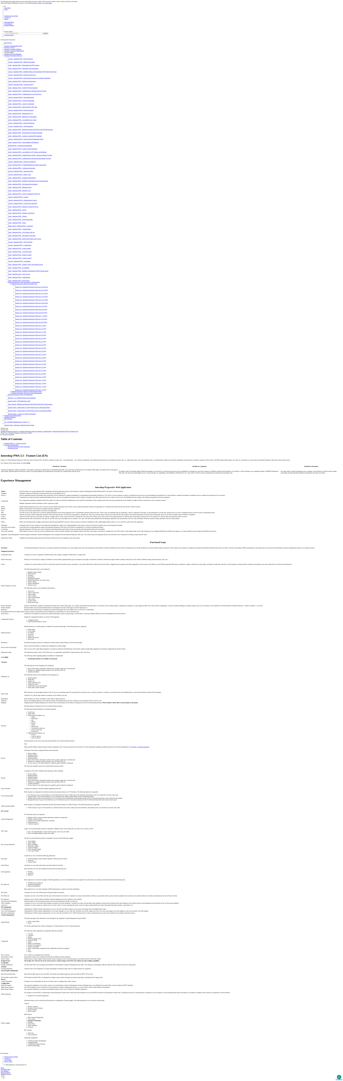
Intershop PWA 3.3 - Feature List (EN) (15, 443)
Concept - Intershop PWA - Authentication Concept (22, 200)
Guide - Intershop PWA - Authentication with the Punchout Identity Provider (29, 158)
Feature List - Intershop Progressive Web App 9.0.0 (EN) (31, 309)
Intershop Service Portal (11, 16)
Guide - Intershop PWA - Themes (17, 216)
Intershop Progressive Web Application (19, 446)
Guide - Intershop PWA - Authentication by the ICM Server (24, 94)
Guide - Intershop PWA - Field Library (19, 280)
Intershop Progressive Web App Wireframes (20, 394)
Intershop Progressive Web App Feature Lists (24, 284)
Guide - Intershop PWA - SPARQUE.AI (19, 190)
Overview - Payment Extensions (140, 747)
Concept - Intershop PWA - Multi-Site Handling (21, 62)
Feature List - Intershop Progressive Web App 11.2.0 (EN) (31, 290)
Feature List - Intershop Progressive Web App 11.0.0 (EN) (31, 296)
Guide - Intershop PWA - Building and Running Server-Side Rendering (28, 181)
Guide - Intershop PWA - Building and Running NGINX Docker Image (28, 271)
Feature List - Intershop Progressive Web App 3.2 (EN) (30, 351)
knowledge (7, 8)
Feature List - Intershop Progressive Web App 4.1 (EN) (30, 341)
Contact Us (7, 17)
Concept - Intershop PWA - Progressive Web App (22, 75)
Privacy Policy (38, 3)
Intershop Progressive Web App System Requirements (26, 393)
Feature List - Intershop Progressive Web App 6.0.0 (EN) (31, 322)
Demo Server (8, 43)
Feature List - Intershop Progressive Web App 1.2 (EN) (30, 383)
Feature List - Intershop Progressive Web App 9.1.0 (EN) (31, 306)
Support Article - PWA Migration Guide (19, 401)
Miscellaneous (8, 419)
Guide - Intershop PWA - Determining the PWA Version (23, 65)
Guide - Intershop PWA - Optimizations (19, 277)
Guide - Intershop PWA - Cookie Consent (19, 258)
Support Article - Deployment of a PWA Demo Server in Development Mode (29, 411)
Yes (4, 1076)
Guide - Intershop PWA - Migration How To (20, 113)
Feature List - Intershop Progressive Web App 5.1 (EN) (30, 332)
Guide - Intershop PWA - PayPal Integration (20, 219)
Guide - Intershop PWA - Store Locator (19, 274)
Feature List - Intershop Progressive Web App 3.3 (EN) (30, 348)
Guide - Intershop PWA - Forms (17, 223)
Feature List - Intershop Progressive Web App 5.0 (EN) (30, 335)
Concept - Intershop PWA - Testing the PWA (20, 171)
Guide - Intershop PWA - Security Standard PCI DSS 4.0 (24, 194)
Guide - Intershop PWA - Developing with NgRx (22, 235)
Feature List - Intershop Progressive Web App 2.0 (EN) (30, 374)
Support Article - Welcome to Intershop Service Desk (19, 425)
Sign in (6, 19)
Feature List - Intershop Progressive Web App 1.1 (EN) (30, 386)
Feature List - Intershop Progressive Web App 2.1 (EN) (30, 370)
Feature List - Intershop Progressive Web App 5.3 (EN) (30, 325)
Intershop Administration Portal (13, 46)
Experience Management (11, 445)
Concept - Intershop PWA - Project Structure (20, 59)
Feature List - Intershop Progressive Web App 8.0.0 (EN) (31, 312)
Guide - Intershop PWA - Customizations (19, 229)
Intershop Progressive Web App (13, 55)
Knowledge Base (9, 22)
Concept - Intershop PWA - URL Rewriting (20, 242)
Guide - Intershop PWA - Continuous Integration (21, 168)
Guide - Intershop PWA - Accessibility (18, 268)
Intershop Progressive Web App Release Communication (24, 282)
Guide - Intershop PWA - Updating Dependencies (22, 178)
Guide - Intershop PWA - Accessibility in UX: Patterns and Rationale (27, 152)
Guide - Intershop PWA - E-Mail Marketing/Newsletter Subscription (27, 165)
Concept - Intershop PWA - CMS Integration (20, 126)
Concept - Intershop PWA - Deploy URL (19, 174)
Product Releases (9, 25)
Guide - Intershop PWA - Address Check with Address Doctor (25, 264)
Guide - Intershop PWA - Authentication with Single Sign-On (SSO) (27, 91)
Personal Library (9, 35)
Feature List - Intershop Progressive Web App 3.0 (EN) (30, 357)
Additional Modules (10, 417)
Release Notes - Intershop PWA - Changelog (20, 226)
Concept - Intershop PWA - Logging (18, 197)
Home (2, 1068)
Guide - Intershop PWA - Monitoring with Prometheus (23, 68)
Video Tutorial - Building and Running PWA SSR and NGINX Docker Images (30, 404)
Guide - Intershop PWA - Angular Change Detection (22, 149)
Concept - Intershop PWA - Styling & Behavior (21, 123)
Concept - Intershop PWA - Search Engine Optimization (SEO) (25, 139)
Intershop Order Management (12, 415)
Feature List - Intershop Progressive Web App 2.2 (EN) (30, 367)
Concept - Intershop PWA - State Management (21, 97)
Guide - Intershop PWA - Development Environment (23, 184)
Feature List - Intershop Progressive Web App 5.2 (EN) (30, 329)
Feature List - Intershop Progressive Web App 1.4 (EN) (30, 377)
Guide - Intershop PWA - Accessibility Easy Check (22, 120)
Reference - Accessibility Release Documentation (22, 398)
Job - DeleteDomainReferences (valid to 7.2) (16, 422)
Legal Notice (48, 3)
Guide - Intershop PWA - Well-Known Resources (22, 81)
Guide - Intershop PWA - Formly (17, 210)
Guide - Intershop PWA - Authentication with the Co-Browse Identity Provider (30, 155)
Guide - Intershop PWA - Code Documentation (21, 100)
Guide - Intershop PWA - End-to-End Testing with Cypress (24, 239)
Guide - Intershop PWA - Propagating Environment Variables (25, 133)
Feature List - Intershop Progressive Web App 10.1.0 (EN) (31, 300)
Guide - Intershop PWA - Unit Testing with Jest (21, 232)
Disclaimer (5, 1053)
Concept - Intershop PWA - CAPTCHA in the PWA (22, 203)
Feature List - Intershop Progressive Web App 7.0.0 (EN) (31, 319)
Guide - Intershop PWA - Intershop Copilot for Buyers (23, 206)
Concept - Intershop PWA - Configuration (19, 245)
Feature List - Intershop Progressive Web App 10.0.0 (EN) (31, 303)
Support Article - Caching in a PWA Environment (22, 414)
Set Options (339, 1079)
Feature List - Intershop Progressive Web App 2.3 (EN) (30, 364)
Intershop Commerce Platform (12, 49)
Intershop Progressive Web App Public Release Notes (26, 391)
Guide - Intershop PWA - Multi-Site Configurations (22, 116)
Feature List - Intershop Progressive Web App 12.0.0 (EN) (31, 287)
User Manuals (8, 24)
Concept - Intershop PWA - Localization (19, 261)
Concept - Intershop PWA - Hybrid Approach (20, 110)
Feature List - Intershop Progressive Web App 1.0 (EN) (30, 390)
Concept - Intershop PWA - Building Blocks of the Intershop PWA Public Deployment (32, 71)
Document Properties (8, 434)
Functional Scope (13, 448)
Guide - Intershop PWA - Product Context (19, 255)
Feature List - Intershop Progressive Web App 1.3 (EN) (30, 380)
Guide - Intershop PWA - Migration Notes (19, 187)
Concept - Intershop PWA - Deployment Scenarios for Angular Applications (29, 78)
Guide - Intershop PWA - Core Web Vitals (20, 251)
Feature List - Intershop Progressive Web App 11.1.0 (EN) (31, 293)
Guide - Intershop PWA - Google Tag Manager (21, 104)
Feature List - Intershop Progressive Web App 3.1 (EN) (30, 354)
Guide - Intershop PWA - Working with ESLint (21, 213)
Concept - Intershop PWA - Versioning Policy (20, 84)
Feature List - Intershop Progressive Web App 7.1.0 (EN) (31, 316)
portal (6, 9)
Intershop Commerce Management (14, 51)
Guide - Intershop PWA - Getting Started (19, 248)
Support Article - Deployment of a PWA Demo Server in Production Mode (29, 407)
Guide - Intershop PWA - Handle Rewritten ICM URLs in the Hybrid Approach (30, 129)
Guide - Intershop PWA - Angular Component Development (25, 136)
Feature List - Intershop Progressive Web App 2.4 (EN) (30, 361)
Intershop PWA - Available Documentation (20, 145)
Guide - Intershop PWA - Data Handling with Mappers (23, 142)
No (3, 1078)
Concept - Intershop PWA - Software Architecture (22, 161)
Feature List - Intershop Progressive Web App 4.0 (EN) (30, 345)
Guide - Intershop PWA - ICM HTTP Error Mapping (23, 88)
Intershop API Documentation (12, 54)
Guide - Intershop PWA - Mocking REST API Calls (22, 107)
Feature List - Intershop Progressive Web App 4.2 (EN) (30, 338)
